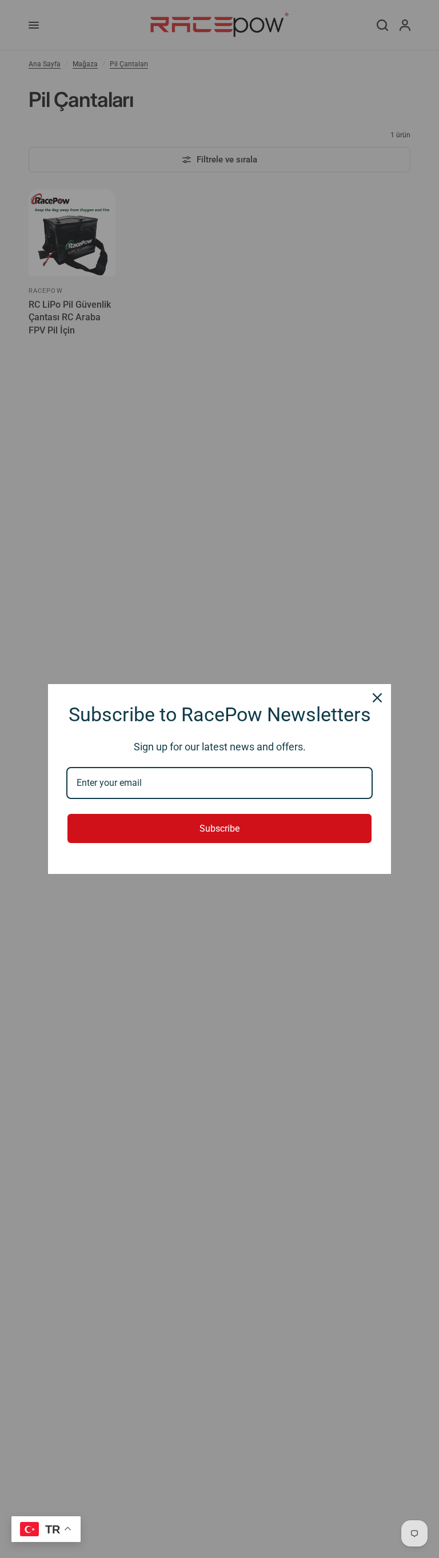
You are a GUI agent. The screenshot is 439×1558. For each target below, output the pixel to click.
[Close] (377, 698)
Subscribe (219, 828)
